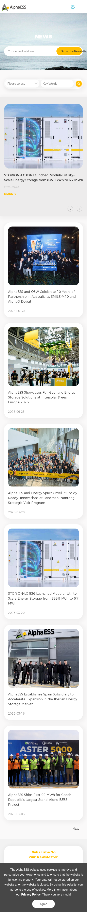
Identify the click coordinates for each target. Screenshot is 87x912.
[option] (43, 150)
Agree (43, 904)
